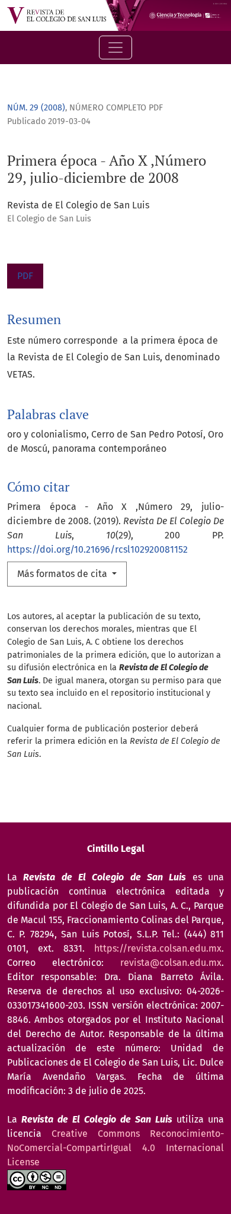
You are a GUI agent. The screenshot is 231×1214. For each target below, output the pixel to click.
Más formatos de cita (63, 573)
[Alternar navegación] (115, 47)
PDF (25, 275)
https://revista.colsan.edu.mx (158, 948)
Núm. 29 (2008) (36, 108)
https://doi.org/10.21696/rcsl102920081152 (97, 549)
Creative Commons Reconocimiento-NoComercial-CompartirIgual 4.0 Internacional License (115, 1148)
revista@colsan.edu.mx (171, 962)
